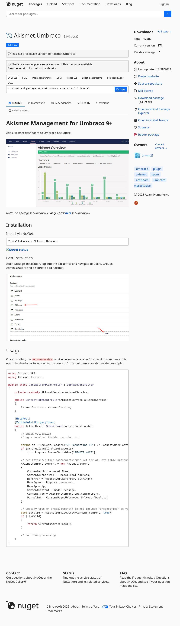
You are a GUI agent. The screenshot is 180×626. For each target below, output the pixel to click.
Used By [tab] (85, 103)
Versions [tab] (103, 103)
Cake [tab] (10, 83)
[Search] (167, 14)
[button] (121, 89)
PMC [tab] (24, 77)
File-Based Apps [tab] (115, 77)
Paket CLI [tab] (72, 77)
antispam (142, 180)
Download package (151, 98)
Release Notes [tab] (20, 110)
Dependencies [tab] (62, 103)
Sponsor (143, 127)
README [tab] (16, 103)
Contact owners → (161, 146)
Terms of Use (90, 606)
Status (68, 573)
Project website (148, 76)
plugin (157, 169)
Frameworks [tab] (37, 103)
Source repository (150, 83)
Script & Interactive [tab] (92, 77)
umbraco (142, 169)
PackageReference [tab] (42, 77)
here (68, 213)
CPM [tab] (59, 77)
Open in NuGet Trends (153, 120)
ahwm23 (147, 155)
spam (155, 174)
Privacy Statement (151, 606)
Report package (148, 134)
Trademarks (54, 611)
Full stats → (164, 31)
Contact (13, 573)
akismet (141, 174)
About (75, 606)
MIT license (145, 91)
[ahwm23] (137, 155)
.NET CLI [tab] (12, 77)
